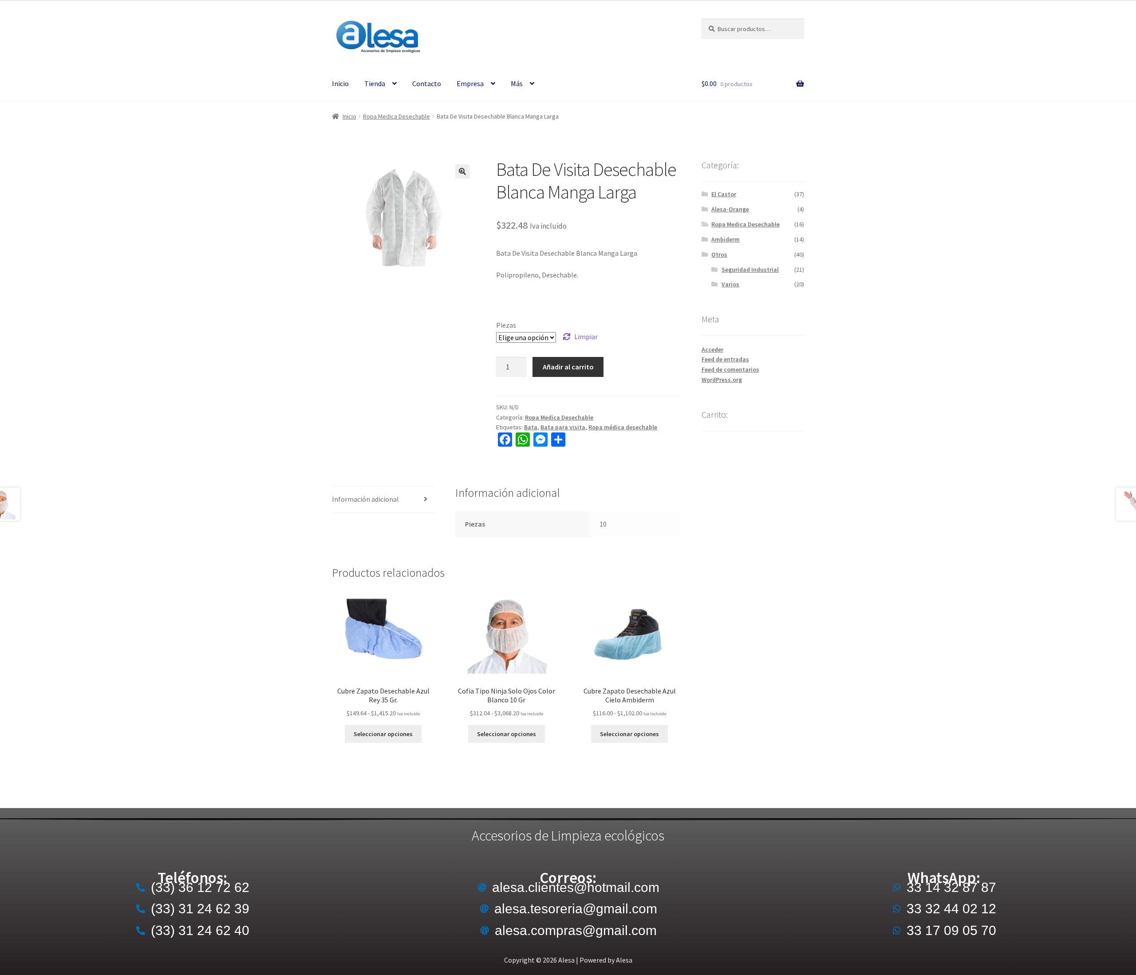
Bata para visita (562, 427)
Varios (730, 284)
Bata (530, 427)
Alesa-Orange (730, 209)
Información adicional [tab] (365, 499)
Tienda (374, 83)
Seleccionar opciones (383, 734)
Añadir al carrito (568, 366)
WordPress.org (722, 380)
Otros (719, 254)
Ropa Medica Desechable (396, 116)
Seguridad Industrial (750, 269)
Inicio (340, 83)
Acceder (712, 349)
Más (517, 83)
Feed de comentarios (730, 369)
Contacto (426, 83)
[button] (462, 171)
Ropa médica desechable (622, 427)
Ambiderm (725, 239)
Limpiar (586, 336)
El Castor (723, 194)
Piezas (506, 325)
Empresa (470, 83)
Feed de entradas (725, 359)
